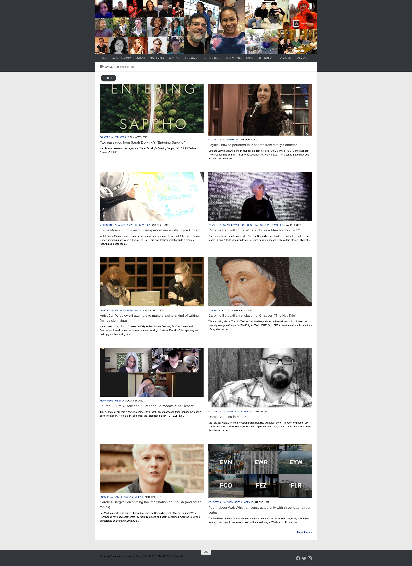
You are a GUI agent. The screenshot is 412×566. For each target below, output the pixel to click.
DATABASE (302, 58)
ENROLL (140, 58)
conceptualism (109, 137)
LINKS (249, 58)
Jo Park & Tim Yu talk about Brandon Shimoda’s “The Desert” (147, 406)
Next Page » (304, 532)
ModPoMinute (157, 58)
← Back (108, 78)
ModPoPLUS (106, 225)
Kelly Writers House (240, 225)
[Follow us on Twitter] (304, 558)
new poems (215, 310)
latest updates (264, 225)
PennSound (126, 497)
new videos (122, 225)
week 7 (146, 225)
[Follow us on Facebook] (298, 558)
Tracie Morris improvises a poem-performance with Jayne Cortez (149, 230)
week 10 (124, 137)
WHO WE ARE (234, 58)
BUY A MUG (284, 58)
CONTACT (175, 58)
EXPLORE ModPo (121, 58)
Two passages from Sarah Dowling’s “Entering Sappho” (142, 142)
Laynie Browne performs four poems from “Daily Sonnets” (252, 145)
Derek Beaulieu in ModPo (228, 417)
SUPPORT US (265, 58)
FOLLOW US (192, 58)
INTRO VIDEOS (212, 58)
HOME (103, 58)
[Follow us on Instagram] (310, 558)
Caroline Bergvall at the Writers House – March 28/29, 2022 (254, 230)
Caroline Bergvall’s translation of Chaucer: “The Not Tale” (252, 315)
